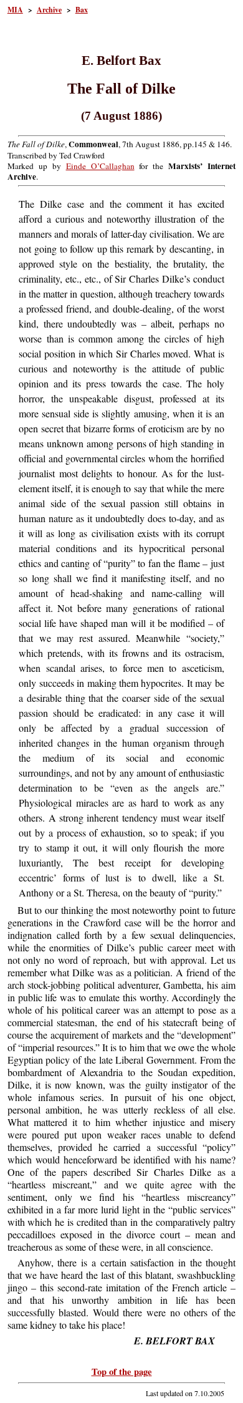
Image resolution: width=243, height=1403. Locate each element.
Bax (81, 9)
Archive (49, 9)
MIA (15, 9)
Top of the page (122, 1371)
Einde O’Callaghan (100, 166)
